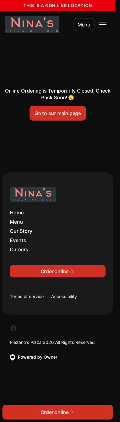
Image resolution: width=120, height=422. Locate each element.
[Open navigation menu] (103, 24)
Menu (84, 25)
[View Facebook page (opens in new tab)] (13, 328)
